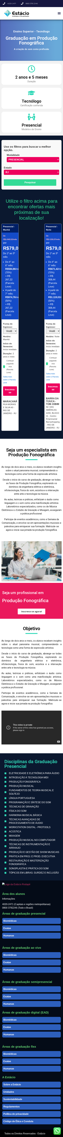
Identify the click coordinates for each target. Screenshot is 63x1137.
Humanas (8, 935)
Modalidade (13, 155)
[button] (59, 13)
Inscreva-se (10, 391)
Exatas (7, 928)
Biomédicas (10, 921)
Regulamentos (11, 1106)
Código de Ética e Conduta (18, 1121)
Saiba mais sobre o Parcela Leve (9, 380)
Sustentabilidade (12, 1099)
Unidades (8, 1092)
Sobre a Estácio (12, 1084)
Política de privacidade (16, 1114)
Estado (8, 168)
